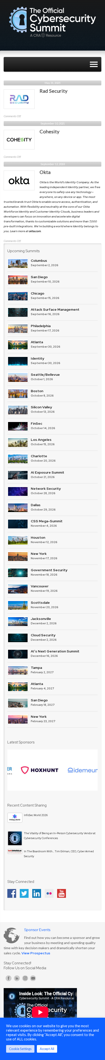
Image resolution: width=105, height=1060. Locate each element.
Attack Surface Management (55, 309)
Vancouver (40, 586)
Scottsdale (40, 602)
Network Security (46, 488)
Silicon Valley (41, 407)
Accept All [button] (47, 1049)
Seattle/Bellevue (45, 374)
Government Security (49, 570)
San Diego (39, 277)
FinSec (36, 423)
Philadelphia (41, 326)
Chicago (37, 293)
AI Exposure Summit (47, 472)
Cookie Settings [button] (20, 1049)
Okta (45, 172)
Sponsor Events (37, 929)
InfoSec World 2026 (36, 815)
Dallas (36, 505)
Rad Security (53, 91)
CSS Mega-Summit (47, 521)
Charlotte (39, 456)
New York (39, 553)
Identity (37, 358)
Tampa (36, 667)
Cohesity (49, 131)
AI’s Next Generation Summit (55, 651)
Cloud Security (43, 635)
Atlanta (37, 342)
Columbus (39, 260)
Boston (37, 391)
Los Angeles (41, 439)
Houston (38, 537)
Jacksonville (41, 618)
